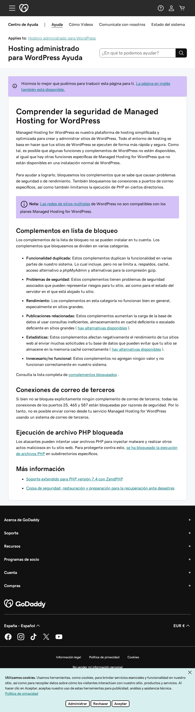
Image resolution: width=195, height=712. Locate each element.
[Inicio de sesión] (171, 8)
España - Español (19, 626)
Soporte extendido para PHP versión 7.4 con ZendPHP (74, 479)
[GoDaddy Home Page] (25, 603)
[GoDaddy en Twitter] (46, 639)
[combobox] (138, 53)
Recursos (12, 546)
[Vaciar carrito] (182, 8)
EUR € (179, 626)
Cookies (133, 657)
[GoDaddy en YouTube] (59, 639)
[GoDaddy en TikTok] (33, 639)
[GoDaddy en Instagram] (21, 639)
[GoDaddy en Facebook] (8, 639)
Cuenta (10, 572)
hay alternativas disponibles (102, 328)
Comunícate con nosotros (122, 24)
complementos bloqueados (93, 374)
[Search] (181, 53)
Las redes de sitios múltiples (65, 204)
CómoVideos (81, 24)
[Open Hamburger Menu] (10, 8)
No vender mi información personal (98, 667)
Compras (12, 586)
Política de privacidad (104, 657)
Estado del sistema (168, 24)
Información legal (68, 657)
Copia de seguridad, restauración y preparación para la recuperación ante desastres (100, 488)
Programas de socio (21, 559)
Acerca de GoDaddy (21, 520)
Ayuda (57, 24)
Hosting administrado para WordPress (62, 38)
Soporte (11, 533)
